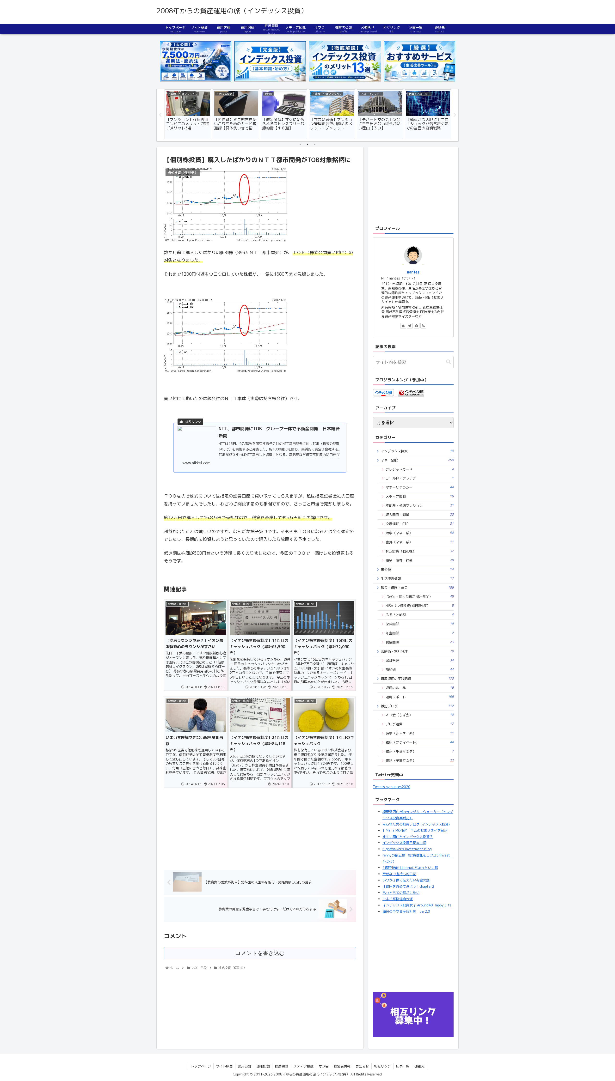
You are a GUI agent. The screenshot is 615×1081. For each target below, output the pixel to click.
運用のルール (420, 687)
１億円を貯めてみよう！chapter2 (408, 886)
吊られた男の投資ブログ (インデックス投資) (416, 824)
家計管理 (420, 660)
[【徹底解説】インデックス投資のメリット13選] (345, 61)
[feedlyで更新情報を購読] (416, 325)
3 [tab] (314, 144)
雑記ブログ (417, 706)
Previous (160, 115)
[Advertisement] (260, 827)
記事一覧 (402, 1066)
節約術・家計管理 (417, 651)
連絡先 (419, 1066)
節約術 (420, 669)
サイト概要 (224, 1066)
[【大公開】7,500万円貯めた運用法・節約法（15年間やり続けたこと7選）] (195, 61)
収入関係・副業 (420, 514)
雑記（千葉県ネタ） (420, 751)
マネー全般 (417, 460)
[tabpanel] (188, 114)
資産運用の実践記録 (417, 678)
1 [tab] (300, 144)
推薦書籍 (281, 1066)
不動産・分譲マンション (420, 505)
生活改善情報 (417, 578)
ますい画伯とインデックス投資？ (407, 836)
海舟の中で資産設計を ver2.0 (406, 911)
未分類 (417, 569)
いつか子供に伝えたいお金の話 (406, 880)
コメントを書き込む (260, 953)
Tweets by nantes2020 (391, 786)
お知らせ (362, 1066)
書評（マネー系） (420, 542)
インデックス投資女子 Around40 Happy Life (416, 905)
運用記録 (263, 1066)
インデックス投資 (417, 451)
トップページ (201, 1066)
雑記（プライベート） (420, 742)
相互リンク (382, 1066)
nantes (413, 272)
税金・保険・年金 (417, 587)
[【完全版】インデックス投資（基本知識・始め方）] (270, 61)
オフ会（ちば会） (420, 714)
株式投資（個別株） (420, 551)
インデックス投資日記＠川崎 (404, 842)
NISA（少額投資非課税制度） (420, 605)
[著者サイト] (403, 325)
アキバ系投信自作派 (397, 899)
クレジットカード (420, 469)
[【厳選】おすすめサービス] (419, 61)
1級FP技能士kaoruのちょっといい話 (410, 867)
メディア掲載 (420, 496)
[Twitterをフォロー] (410, 325)
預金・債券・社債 (420, 560)
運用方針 (244, 1066)
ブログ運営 (420, 724)
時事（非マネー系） (420, 733)
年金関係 (420, 633)
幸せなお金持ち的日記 (399, 874)
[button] (448, 362)
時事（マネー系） (420, 532)
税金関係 (420, 642)
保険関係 (420, 623)
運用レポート (420, 696)
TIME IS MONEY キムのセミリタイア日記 (414, 830)
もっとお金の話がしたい (400, 892)
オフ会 (324, 1066)
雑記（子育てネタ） (420, 760)
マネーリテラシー (420, 487)
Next (454, 115)
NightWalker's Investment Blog (407, 849)
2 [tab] (307, 144)
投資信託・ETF (420, 523)
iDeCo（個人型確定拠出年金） (420, 596)
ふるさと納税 (420, 614)
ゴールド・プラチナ (420, 478)
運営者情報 (342, 1066)
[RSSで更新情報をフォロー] (423, 325)
